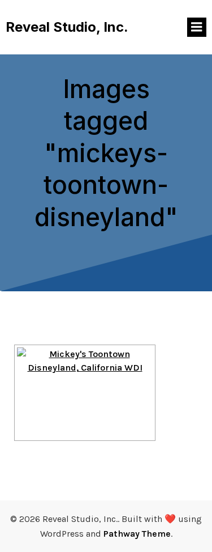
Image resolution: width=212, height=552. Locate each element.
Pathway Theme (137, 533)
